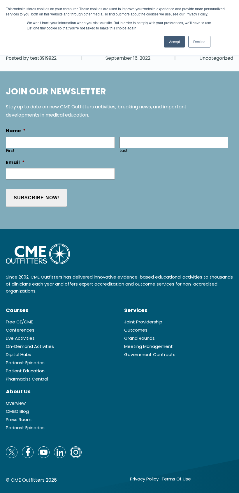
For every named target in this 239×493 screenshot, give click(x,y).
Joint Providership (143, 322)
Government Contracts (149, 354)
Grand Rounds (139, 338)
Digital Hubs (18, 354)
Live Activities (20, 338)
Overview (16, 403)
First (10, 150)
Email (15, 163)
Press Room (18, 419)
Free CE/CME (19, 322)
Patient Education (25, 371)
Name (16, 131)
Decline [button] (199, 41)
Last (124, 150)
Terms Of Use (176, 479)
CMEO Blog (17, 411)
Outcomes (135, 330)
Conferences (20, 330)
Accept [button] (174, 41)
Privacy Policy (144, 479)
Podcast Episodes (25, 362)
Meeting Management (148, 346)
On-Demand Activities (30, 346)
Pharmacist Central (27, 379)
